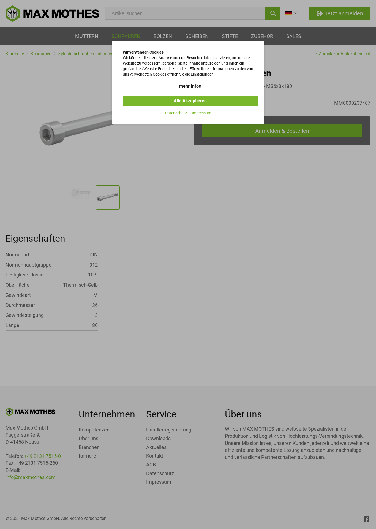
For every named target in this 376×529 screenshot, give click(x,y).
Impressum (201, 113)
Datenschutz (176, 113)
